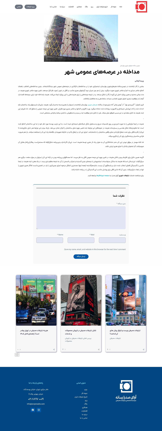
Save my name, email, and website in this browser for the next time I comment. (95, 249)
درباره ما (62, 7)
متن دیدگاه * (121, 203)
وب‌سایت (122, 235)
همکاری (79, 7)
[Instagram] (39, 410)
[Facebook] (33, 410)
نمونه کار (113, 7)
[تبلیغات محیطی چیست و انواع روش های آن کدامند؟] (126, 300)
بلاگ (86, 7)
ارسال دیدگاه (81, 256)
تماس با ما (53, 7)
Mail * (92, 235)
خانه (120, 7)
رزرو (92, 7)
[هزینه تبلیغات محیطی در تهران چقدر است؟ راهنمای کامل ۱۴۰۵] (36, 300)
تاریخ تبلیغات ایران (102, 7)
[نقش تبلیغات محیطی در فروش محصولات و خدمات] (81, 300)
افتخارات (71, 7)
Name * (60, 235)
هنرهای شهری (93, 104)
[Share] (54, 349)
